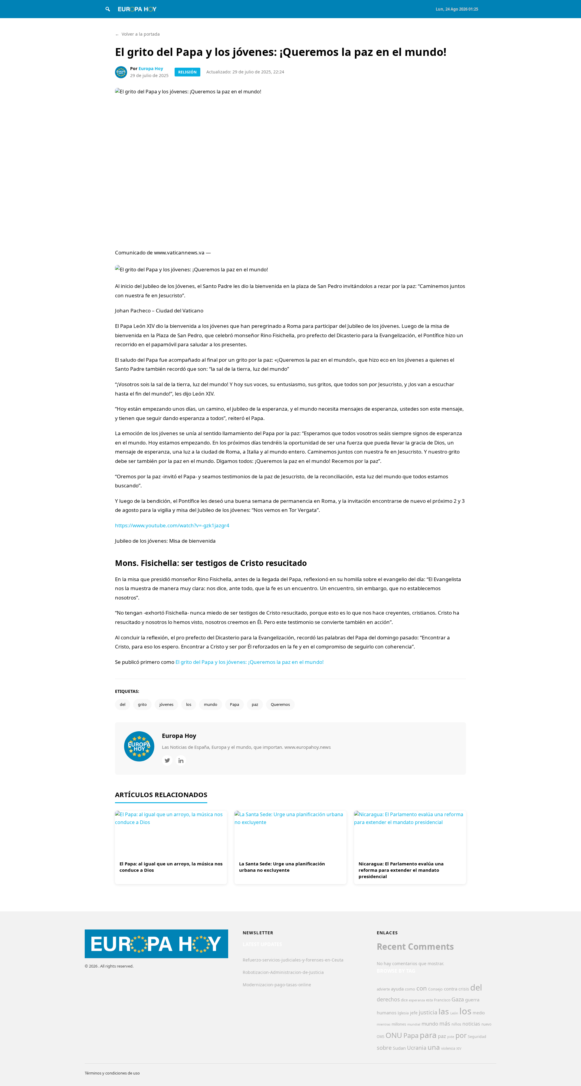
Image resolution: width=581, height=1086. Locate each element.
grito (142, 704)
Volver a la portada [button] (137, 34)
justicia (428, 1012)
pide (450, 1037)
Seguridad (477, 1036)
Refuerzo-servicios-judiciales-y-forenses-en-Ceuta (293, 960)
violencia (448, 1048)
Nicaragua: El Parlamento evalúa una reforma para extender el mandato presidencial (401, 870)
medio (479, 1013)
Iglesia (403, 1013)
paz (255, 704)
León (454, 1013)
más (444, 1023)
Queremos (280, 704)
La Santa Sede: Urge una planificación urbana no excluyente (282, 867)
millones (399, 1024)
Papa (234, 704)
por (461, 1035)
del (122, 704)
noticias (471, 1023)
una (434, 1047)
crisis (463, 989)
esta (429, 1000)
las (443, 1011)
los (188, 704)
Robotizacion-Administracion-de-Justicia (283, 972)
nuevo (486, 1024)
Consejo (435, 989)
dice (404, 1000)
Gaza (457, 999)
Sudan (399, 1048)
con (421, 988)
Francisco (442, 1000)
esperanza (417, 1000)
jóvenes (166, 704)
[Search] (108, 9)
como (410, 989)
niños (456, 1024)
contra (450, 989)
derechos (388, 999)
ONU (394, 1035)
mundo (210, 704)
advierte (383, 989)
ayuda (397, 989)
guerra (472, 1000)
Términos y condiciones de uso (112, 1073)
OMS (380, 1036)
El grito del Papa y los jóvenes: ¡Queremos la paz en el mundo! (250, 661)
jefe (414, 1013)
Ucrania (416, 1047)
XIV (458, 1048)
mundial (413, 1024)
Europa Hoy (151, 68)
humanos (386, 1013)
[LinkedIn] (181, 760)
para (428, 1034)
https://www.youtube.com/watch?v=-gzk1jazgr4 (172, 525)
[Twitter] (167, 760)
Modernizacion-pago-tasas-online (277, 984)
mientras (383, 1024)
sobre (384, 1047)
